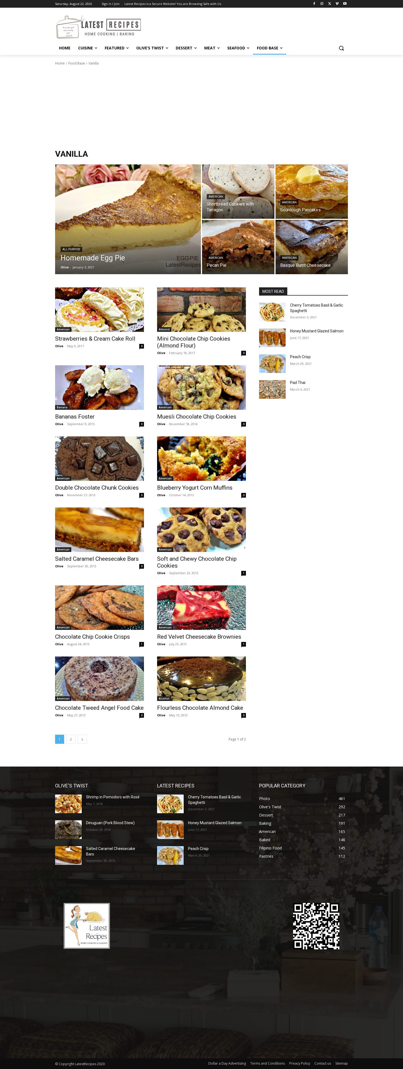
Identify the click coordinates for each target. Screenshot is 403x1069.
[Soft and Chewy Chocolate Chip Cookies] (201, 529)
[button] (341, 48)
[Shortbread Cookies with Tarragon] (238, 191)
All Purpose (71, 249)
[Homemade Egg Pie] (128, 219)
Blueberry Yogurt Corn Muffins (194, 487)
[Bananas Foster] (99, 387)
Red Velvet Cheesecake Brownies (199, 636)
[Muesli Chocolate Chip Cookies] (201, 387)
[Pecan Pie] (238, 247)
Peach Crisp (300, 357)
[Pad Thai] (272, 389)
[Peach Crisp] (272, 363)
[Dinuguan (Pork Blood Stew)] (68, 829)
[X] (330, 4)
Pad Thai (297, 382)
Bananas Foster (75, 416)
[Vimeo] (337, 4)
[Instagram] (322, 4)
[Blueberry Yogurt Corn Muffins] (201, 458)
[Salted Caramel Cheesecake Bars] (99, 529)
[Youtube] (345, 4)
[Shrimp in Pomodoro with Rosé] (68, 804)
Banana (62, 407)
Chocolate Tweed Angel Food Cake (99, 708)
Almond (164, 329)
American (216, 196)
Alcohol (164, 698)
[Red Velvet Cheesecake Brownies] (201, 607)
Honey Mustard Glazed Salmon (317, 331)
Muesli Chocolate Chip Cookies (196, 416)
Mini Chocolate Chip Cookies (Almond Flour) (193, 342)
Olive (59, 346)
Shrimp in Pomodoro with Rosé (113, 797)
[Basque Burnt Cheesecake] (312, 247)
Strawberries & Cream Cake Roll (95, 338)
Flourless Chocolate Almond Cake (200, 708)
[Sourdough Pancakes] (312, 191)
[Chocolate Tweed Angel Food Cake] (99, 678)
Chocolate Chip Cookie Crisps (92, 636)
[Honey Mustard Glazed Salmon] (272, 338)
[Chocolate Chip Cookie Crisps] (99, 607)
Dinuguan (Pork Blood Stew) (110, 823)
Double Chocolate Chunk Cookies (97, 487)
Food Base (76, 63)
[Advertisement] (201, 107)
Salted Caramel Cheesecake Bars (97, 558)
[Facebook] (314, 4)
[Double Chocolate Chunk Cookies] (99, 458)
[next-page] (82, 739)
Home (60, 63)
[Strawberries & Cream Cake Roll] (99, 309)
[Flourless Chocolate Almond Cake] (201, 678)
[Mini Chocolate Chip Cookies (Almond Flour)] (201, 309)
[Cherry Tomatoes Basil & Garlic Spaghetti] (272, 312)
